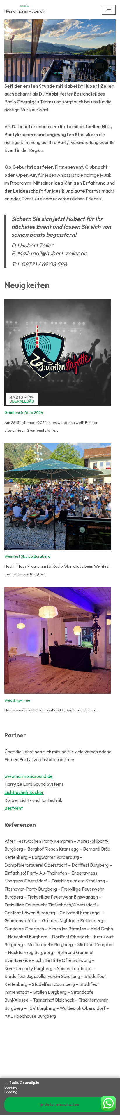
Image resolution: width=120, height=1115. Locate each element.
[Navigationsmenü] (109, 10)
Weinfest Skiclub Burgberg (27, 556)
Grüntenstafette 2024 (23, 412)
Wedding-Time (17, 700)
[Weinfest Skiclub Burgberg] (57, 497)
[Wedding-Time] (57, 641)
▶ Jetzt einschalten (60, 1104)
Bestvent (13, 808)
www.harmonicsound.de (28, 776)
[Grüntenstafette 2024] (57, 354)
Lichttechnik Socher (24, 792)
